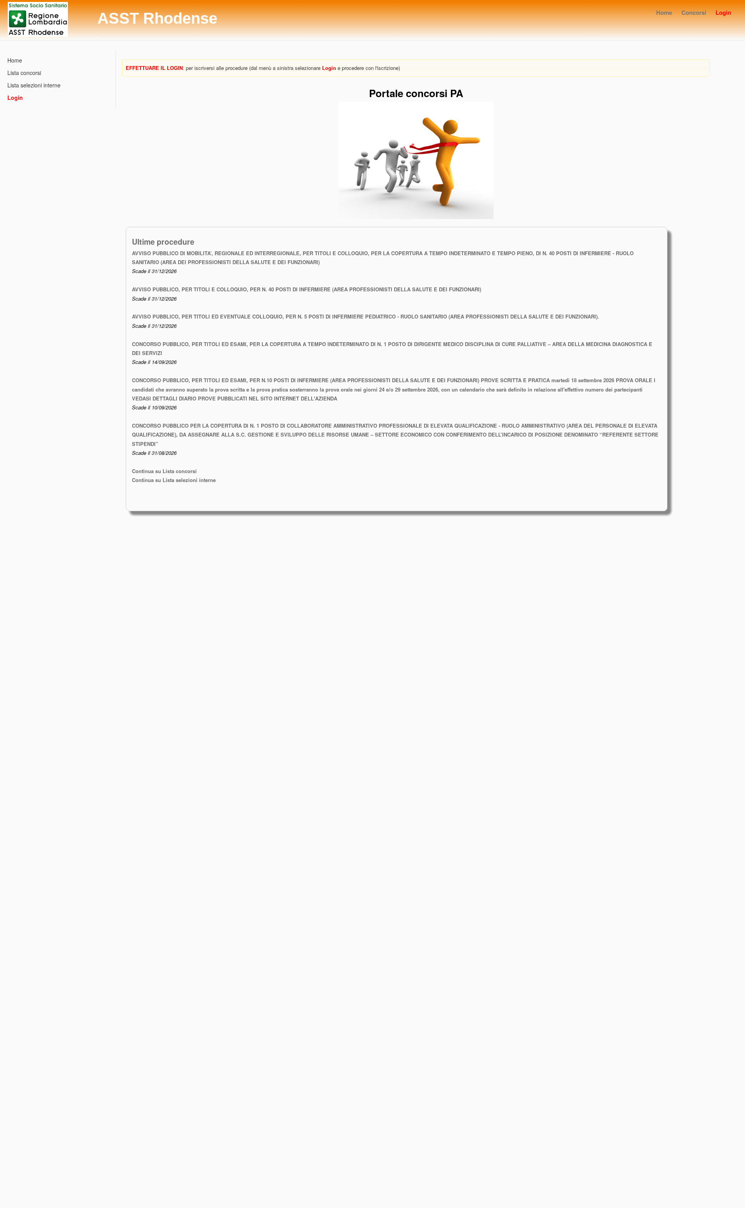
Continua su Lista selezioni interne (174, 480)
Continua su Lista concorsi (164, 471)
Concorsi (693, 12)
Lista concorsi (24, 73)
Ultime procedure (163, 241)
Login (723, 12)
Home (664, 12)
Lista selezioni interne (34, 85)
